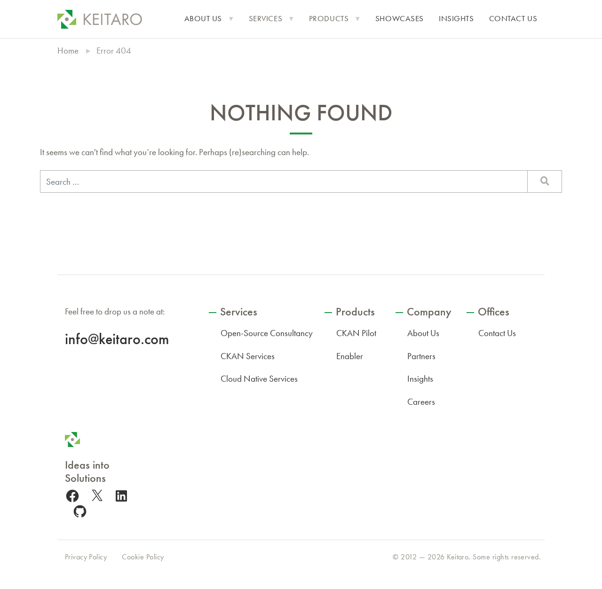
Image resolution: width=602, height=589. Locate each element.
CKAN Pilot (356, 333)
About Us (203, 19)
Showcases (399, 19)
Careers (421, 402)
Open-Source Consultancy (267, 333)
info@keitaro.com (117, 339)
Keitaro (457, 557)
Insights (456, 19)
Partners (421, 356)
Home (68, 50)
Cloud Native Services (259, 379)
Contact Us (513, 19)
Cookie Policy (143, 557)
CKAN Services (248, 356)
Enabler (349, 356)
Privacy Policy (86, 557)
